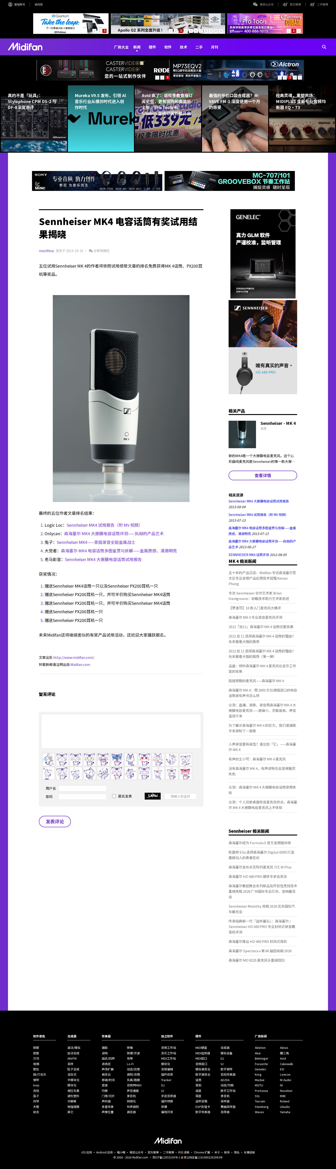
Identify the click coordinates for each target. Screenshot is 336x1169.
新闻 (137, 47)
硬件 (152, 47)
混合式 (71, 1074)
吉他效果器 (228, 1074)
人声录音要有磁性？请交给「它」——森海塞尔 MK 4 (262, 747)
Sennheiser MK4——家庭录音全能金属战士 (96, 542)
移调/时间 (108, 1080)
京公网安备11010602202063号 (203, 1157)
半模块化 (73, 1080)
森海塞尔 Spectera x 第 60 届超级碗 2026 (260, 950)
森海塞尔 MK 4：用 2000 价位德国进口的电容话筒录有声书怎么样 (263, 693)
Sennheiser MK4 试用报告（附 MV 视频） (105, 525)
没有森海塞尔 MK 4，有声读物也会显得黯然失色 (262, 771)
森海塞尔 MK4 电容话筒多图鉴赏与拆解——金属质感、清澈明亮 (119, 550)
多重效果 (108, 1106)
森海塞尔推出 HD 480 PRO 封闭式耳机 (258, 941)
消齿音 (106, 1064)
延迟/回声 (108, 1058)
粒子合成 (73, 1069)
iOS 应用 (86, 1152)
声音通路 (133, 1090)
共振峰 (71, 1101)
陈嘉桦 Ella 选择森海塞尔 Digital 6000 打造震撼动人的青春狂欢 (261, 855)
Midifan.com (80, 664)
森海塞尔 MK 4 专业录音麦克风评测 (255, 617)
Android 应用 (104, 1152)
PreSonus (261, 1090)
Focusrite (261, 1064)
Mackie (259, 1080)
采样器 (225, 1101)
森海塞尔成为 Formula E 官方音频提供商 (260, 842)
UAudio (285, 1106)
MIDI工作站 (168, 1058)
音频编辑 (167, 1069)
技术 (183, 47)
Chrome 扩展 (202, 1152)
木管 (36, 1106)
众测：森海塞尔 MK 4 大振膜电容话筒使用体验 (262, 790)
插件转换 (167, 1101)
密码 (49, 796)
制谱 (164, 1106)
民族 (36, 1053)
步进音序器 (168, 1096)
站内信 (39, 4)
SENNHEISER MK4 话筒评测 (249, 554)
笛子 (36, 1096)
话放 (198, 1090)
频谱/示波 (133, 1053)
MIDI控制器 (202, 1053)
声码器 (106, 1101)
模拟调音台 (202, 1069)
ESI (282, 1069)
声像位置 (108, 1112)
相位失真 (73, 1090)
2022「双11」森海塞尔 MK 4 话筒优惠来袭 (261, 626)
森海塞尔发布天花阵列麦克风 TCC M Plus (260, 867)
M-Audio (285, 1080)
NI (281, 1085)
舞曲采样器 (228, 1106)
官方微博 (295, 4)
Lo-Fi (130, 1064)
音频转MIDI (134, 1085)
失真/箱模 (133, 1080)
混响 (105, 1053)
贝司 (36, 1058)
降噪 (130, 1047)
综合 (36, 1112)
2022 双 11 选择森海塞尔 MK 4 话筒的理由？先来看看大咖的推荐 (262, 639)
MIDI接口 (201, 1058)
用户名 (51, 788)
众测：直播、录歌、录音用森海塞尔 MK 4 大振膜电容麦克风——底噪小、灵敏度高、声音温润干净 (262, 710)
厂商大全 (121, 47)
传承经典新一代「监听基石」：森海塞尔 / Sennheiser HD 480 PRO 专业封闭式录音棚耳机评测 (262, 926)
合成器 (225, 1047)
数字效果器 (202, 1112)
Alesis (284, 1047)
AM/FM (72, 1058)
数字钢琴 (226, 1069)
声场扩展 (108, 1069)
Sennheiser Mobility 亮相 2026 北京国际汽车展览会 (262, 909)
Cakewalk (286, 1064)
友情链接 (249, 1152)
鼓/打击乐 (39, 1074)
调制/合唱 (133, 1074)
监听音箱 (201, 1101)
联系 (227, 1152)
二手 (199, 47)
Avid (283, 1058)
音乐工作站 (168, 1053)
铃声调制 (133, 1106)
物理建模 (73, 1106)
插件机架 (167, 1074)
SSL (257, 1096)
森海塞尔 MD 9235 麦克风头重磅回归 (257, 960)
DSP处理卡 (202, 1106)
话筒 (198, 1080)
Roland (284, 1101)
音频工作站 (168, 1047)
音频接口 (201, 1064)
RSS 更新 (183, 1152)
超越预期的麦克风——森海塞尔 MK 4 (256, 680)
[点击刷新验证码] (153, 796)
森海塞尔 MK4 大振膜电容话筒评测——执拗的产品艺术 (114, 533)
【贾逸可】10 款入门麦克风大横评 (255, 607)
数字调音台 (202, 1074)
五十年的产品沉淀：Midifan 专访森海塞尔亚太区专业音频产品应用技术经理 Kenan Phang (262, 578)
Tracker (166, 1080)
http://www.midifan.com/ (73, 657)
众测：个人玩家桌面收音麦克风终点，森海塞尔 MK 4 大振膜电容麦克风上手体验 (263, 805)
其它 (70, 1112)
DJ (163, 1085)
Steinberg (262, 1106)
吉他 (36, 1090)
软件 (168, 47)
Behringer (261, 1058)
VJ (162, 1090)
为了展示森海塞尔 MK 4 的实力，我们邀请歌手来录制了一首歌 (262, 728)
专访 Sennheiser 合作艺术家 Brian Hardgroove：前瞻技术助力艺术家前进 (259, 596)
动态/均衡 (227, 1085)
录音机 (131, 1096)
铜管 (36, 1047)
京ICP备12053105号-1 (166, 1157)
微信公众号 (267, 4)
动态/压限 (133, 1069)
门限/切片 (108, 1096)
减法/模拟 (73, 1047)
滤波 (105, 1085)
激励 (105, 1047)
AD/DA (225, 1080)
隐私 (237, 1152)
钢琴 (36, 1080)
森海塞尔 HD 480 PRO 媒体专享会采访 (258, 876)
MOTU (259, 1085)
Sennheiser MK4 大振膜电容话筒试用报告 (103, 559)
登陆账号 (19, 4)
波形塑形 (73, 1096)
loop (36, 1085)
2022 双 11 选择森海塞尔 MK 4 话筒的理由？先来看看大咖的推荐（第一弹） (262, 653)
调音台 (106, 1074)
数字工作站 (228, 1090)
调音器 (131, 1112)
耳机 (198, 1085)
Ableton (260, 1047)
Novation (286, 1090)
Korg (258, 1074)
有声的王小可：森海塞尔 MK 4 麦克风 (257, 759)
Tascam (260, 1101)
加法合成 (73, 1053)
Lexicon (285, 1074)
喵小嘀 (121, 1152)
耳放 (198, 1096)
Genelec (260, 1069)
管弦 (36, 1069)
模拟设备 (226, 1053)
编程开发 (167, 1112)
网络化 (131, 1101)
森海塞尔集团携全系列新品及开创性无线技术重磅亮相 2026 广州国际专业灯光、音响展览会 (263, 891)
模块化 (71, 1085)
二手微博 (322, 4)
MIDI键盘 (201, 1047)
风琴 (36, 1101)
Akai (258, 1053)
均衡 (105, 1090)
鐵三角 (284, 1053)
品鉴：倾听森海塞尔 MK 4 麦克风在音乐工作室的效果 (262, 668)
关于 (217, 1152)
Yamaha (285, 1112)
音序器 (225, 1112)
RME (283, 1096)
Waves (259, 1112)
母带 (130, 1058)
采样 (70, 1064)
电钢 (36, 1064)
